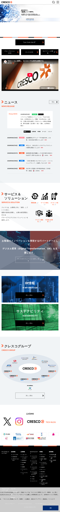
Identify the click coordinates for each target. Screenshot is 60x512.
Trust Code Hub (28, 42)
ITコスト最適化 (39, 220)
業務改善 (34, 202)
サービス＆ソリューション (5, 452)
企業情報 (23, 451)
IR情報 (41, 451)
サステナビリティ (34, 452)
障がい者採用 (53, 460)
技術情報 (13, 451)
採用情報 (51, 451)
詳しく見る (29, 295)
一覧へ (53, 102)
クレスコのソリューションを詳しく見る (28, 260)
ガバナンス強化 (54, 203)
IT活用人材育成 (49, 220)
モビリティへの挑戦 (48, 52)
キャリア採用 (53, 456)
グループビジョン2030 (9, 52)
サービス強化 (44, 202)
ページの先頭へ (57, 450)
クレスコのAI (29, 52)
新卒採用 (52, 454)
